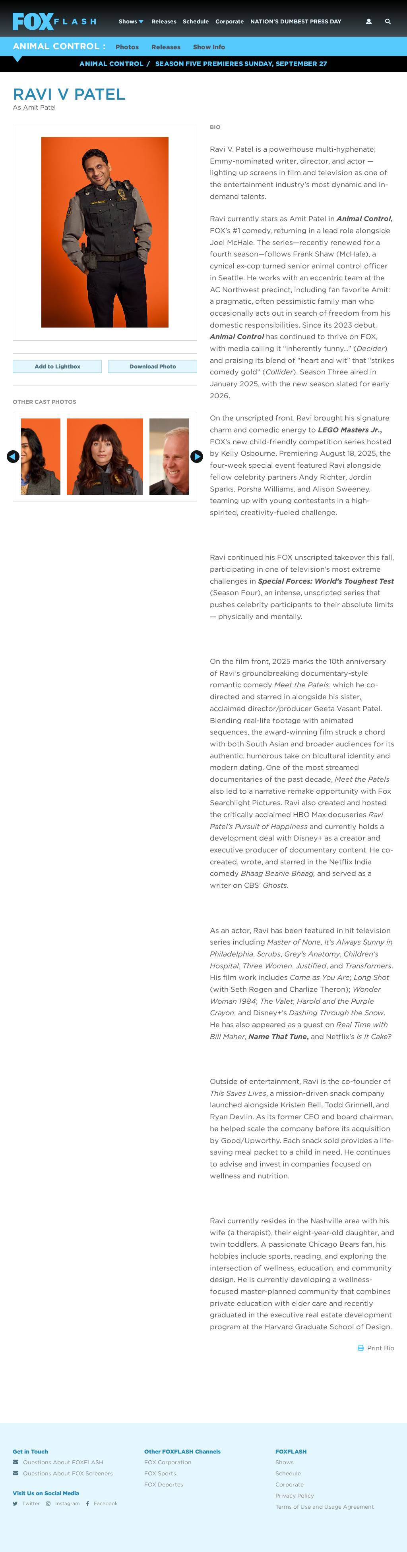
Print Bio (380, 1348)
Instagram (67, 1503)
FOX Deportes (163, 1484)
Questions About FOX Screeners (67, 1473)
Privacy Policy (294, 1495)
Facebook (105, 1503)
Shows (129, 21)
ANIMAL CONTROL (56, 46)
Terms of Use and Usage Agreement (324, 1507)
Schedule (196, 21)
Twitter (30, 1503)
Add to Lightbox (57, 366)
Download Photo (153, 366)
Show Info (209, 47)
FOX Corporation (168, 1462)
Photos (127, 47)
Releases (163, 21)
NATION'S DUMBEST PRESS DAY (295, 21)
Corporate (229, 21)
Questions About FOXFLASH (62, 1462)
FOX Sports (160, 1473)
